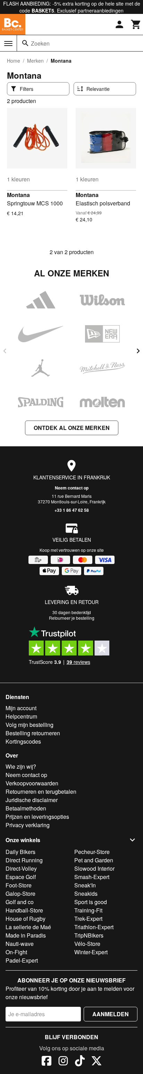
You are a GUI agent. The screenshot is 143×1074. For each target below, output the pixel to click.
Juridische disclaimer (32, 800)
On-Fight (16, 952)
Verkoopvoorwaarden (32, 783)
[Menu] (8, 43)
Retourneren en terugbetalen (41, 791)
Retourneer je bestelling (71, 618)
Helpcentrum (21, 716)
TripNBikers (88, 935)
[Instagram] (63, 1061)
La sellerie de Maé (28, 927)
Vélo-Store (87, 944)
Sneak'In (85, 885)
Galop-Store (20, 893)
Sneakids (86, 893)
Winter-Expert (91, 952)
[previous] (5, 351)
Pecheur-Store (92, 852)
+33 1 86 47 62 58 (71, 510)
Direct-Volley (21, 868)
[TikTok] (79, 1061)
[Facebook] (46, 1061)
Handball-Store (24, 910)
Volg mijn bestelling (29, 725)
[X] (96, 1061)
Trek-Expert (88, 919)
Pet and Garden (93, 860)
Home (13, 60)
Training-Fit (88, 910)
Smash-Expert (91, 877)
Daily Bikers (20, 852)
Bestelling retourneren (33, 733)
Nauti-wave (20, 944)
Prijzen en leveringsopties (37, 817)
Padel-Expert (22, 960)
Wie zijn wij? (21, 766)
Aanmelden (110, 1014)
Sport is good (90, 902)
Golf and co (20, 902)
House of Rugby (25, 919)
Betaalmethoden (26, 808)
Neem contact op (72, 488)
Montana (18, 195)
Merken (35, 60)
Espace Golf (21, 877)
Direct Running (24, 860)
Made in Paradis (26, 935)
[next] (138, 351)
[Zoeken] (25, 43)
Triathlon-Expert (93, 927)
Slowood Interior (94, 868)
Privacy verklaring (28, 825)
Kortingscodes (23, 741)
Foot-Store (19, 885)
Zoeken (40, 43)
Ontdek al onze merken (72, 428)
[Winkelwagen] (136, 24)
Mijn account (21, 708)
